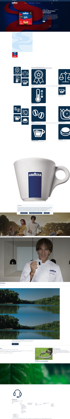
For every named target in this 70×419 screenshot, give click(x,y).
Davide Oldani (2, 283)
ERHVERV (56, 0)
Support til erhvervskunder (38, 404)
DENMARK (52, 405)
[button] (52, 3)
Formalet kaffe (23, 405)
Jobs (35, 405)
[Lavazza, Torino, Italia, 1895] (14, 3)
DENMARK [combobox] (52, 404)
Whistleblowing (15, 416)
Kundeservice (14, 399)
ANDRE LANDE (52, 406)
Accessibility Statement (16, 417)
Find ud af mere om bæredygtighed (41, 361)
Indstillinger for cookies (16, 415)
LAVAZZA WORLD (14, 0)
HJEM (53, 0)
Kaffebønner (22, 404)
